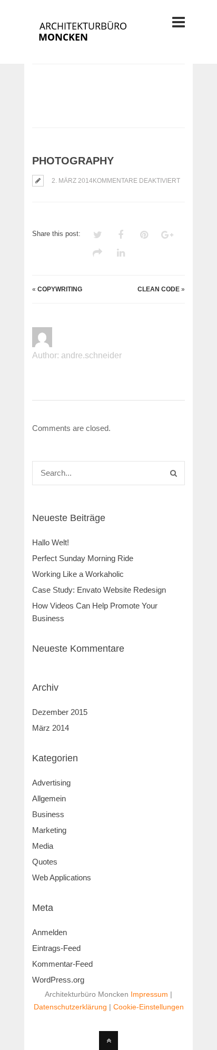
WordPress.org (58, 979)
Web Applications (61, 877)
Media (42, 845)
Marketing (49, 830)
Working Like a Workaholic (78, 574)
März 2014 (50, 727)
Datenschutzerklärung (70, 1007)
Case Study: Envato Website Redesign (99, 589)
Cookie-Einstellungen (148, 1007)
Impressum (149, 994)
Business (48, 814)
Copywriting (59, 289)
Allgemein (49, 798)
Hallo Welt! (50, 542)
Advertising (51, 782)
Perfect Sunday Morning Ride (82, 558)
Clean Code (158, 289)
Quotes (44, 861)
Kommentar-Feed (62, 963)
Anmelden (49, 932)
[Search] (173, 473)
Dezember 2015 (59, 712)
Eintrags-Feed (56, 948)
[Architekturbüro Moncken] (96, 43)
